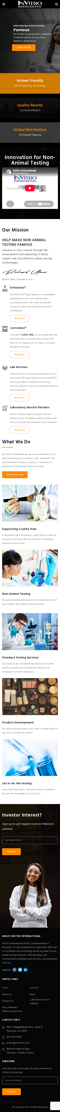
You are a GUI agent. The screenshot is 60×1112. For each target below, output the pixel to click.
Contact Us (8, 1001)
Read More (19, 318)
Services (34, 988)
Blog (32, 994)
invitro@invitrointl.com (18, 1043)
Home (5, 988)
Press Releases (9, 1007)
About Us (7, 994)
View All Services (14, 475)
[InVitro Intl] (30, 4)
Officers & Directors (12, 1011)
